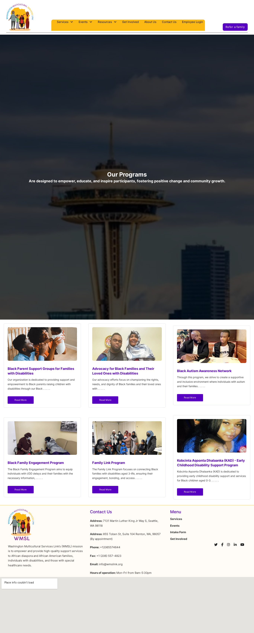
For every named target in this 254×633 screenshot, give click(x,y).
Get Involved (130, 22)
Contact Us (169, 22)
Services (62, 22)
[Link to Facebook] (222, 545)
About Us (150, 22)
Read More (21, 400)
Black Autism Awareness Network (204, 371)
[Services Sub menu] (71, 21)
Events (83, 22)
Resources (105, 22)
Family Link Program (108, 463)
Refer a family (235, 27)
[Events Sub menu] (90, 21)
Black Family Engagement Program (36, 463)
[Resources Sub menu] (115, 21)
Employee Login (192, 22)
